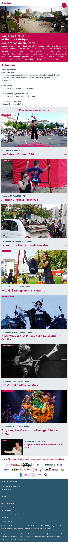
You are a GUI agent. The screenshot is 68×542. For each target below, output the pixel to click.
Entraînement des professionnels (12, 507)
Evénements (5, 517)
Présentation (5, 500)
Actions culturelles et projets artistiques (13, 514)
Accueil (3, 496)
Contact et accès (6, 521)
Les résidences (6, 510)
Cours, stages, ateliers (8, 503)
